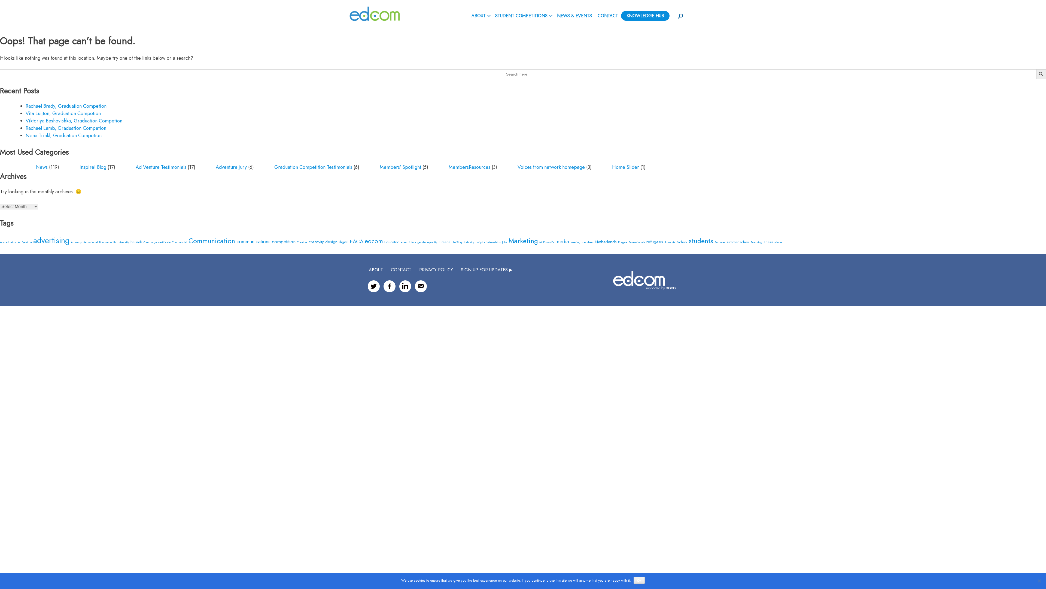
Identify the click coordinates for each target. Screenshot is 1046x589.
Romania (670, 242)
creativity (316, 242)
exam (404, 242)
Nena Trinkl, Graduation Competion (64, 135)
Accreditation (8, 242)
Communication (211, 241)
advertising (51, 240)
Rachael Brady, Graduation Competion (66, 106)
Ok (639, 580)
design (331, 242)
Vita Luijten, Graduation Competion (63, 113)
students (701, 241)
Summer (719, 242)
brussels (136, 242)
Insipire (480, 242)
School (682, 242)
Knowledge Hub (645, 16)
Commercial (179, 242)
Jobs (504, 242)
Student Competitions (521, 16)
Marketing (523, 241)
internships (493, 242)
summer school (738, 242)
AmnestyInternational (84, 242)
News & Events (574, 16)
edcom (374, 241)
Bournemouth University (114, 242)
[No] (1039, 581)
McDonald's (546, 242)
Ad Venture (25, 242)
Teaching (756, 242)
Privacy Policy (436, 270)
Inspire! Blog (93, 167)
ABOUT (479, 16)
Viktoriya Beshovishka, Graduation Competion (74, 120)
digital (343, 242)
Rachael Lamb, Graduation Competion (66, 128)
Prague (622, 242)
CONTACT (401, 270)
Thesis (768, 242)
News (42, 167)
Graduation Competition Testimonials (313, 167)
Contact (608, 16)
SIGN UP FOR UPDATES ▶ (486, 270)
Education (392, 242)
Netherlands (606, 242)
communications (253, 241)
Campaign (150, 242)
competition (284, 241)
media (562, 241)
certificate (164, 242)
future (412, 242)
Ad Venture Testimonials (161, 167)
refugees (654, 242)
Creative (302, 242)
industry (469, 242)
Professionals (636, 242)
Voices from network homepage (551, 167)
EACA (356, 241)
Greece (444, 242)
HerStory (457, 242)
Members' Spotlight (400, 167)
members (588, 242)
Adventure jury (231, 167)
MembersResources (469, 167)
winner (778, 242)
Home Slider (625, 167)
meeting (575, 242)
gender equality (427, 242)
